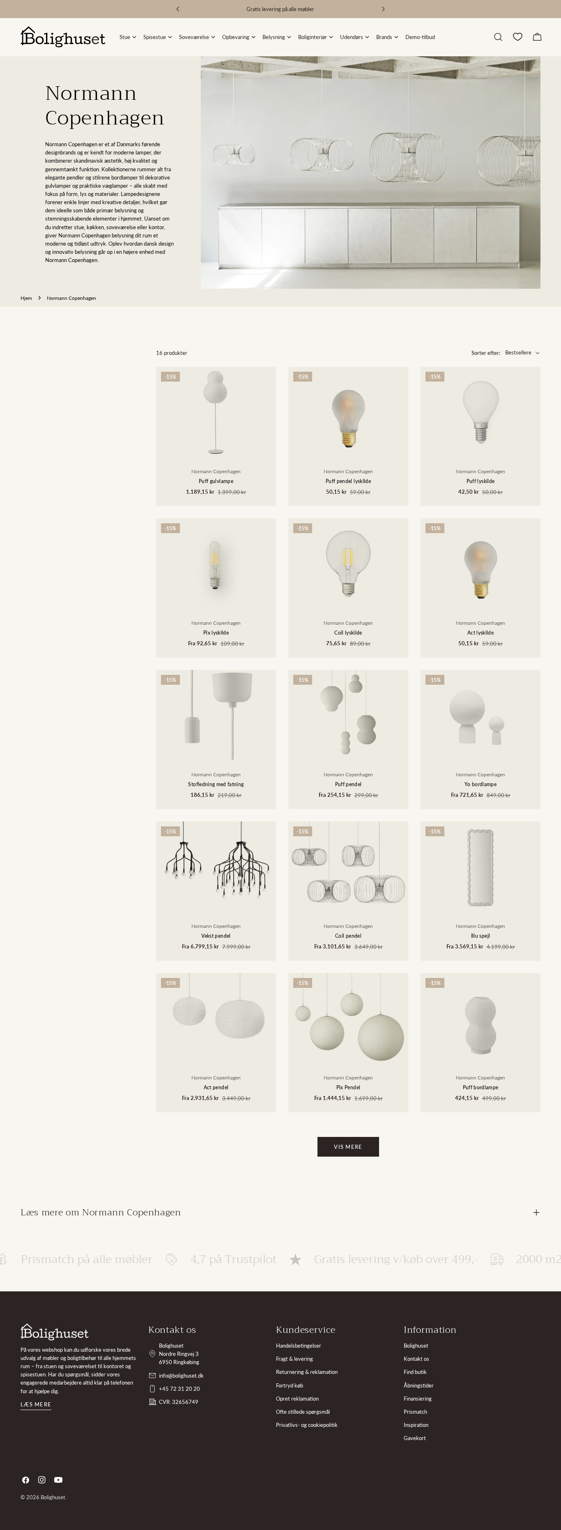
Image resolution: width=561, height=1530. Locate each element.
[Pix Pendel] (348, 1018)
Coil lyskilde (348, 632)
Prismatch (415, 1411)
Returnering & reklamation (307, 1372)
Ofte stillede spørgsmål (303, 1411)
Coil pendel (348, 936)
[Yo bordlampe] (480, 715)
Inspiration (416, 1425)
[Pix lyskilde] (216, 563)
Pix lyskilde (216, 632)
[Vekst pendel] (216, 866)
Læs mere (36, 1404)
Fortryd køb (289, 1385)
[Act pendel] (216, 1018)
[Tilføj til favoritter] (264, 411)
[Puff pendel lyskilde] (348, 412)
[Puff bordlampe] (480, 1018)
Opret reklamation (297, 1398)
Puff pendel (348, 784)
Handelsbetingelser (298, 1345)
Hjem (26, 298)
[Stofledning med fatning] (216, 715)
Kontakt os (416, 1358)
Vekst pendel (215, 936)
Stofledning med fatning (216, 784)
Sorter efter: (485, 353)
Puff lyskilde (481, 481)
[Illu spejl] (480, 866)
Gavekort (415, 1438)
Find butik (415, 1372)
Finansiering (418, 1398)
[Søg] (498, 37)
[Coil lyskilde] (348, 563)
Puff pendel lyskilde (348, 481)
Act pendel (216, 1087)
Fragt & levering (294, 1358)
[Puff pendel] (348, 715)
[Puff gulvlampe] (216, 412)
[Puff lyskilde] (480, 412)
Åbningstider (419, 1385)
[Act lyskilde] (480, 563)
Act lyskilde (480, 632)
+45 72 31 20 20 (179, 1388)
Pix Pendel (348, 1087)
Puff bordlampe (481, 1087)
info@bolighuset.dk (181, 1375)
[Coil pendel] (348, 866)
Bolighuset (416, 1345)
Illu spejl (480, 936)
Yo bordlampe (480, 784)
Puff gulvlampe (216, 481)
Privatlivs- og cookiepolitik (307, 1425)
